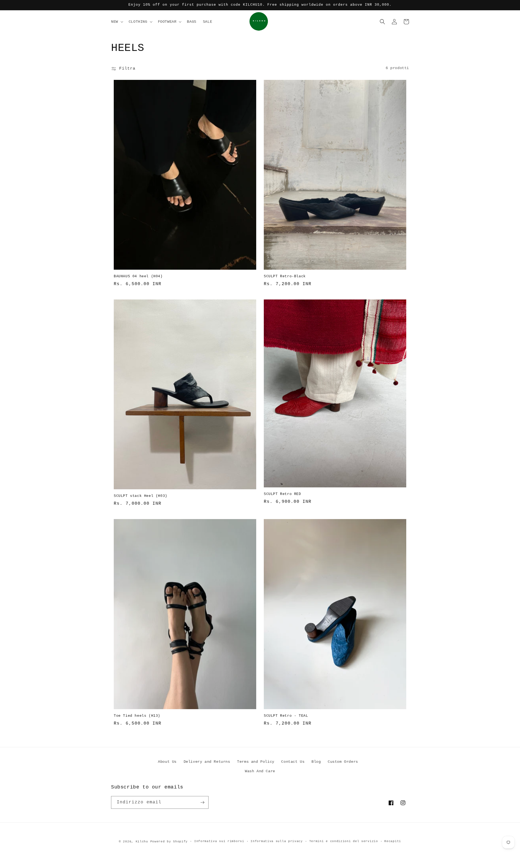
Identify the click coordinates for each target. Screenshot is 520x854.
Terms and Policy (255, 762)
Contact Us (292, 762)
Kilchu (142, 841)
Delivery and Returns (207, 762)
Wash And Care (260, 771)
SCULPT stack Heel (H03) (140, 496)
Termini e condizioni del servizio (343, 841)
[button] (116, 21)
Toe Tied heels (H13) (137, 716)
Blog (316, 762)
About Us (167, 762)
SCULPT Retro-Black (285, 276)
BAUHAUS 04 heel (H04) (138, 276)
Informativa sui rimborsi (219, 841)
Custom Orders (343, 762)
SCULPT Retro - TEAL (286, 716)
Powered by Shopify (169, 841)
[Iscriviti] (202, 802)
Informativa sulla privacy (277, 841)
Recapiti (392, 841)
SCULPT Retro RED (282, 494)
